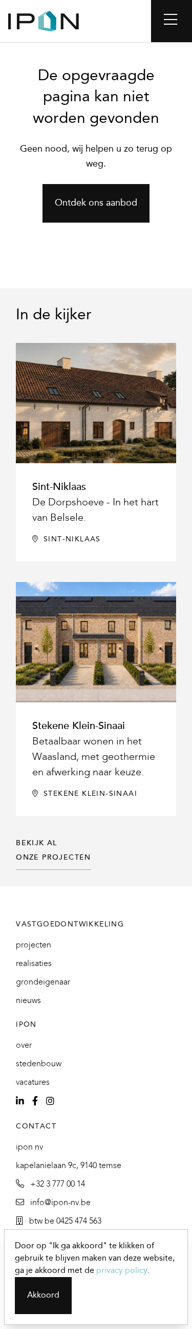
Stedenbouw (38, 1064)
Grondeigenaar (43, 982)
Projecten (33, 945)
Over (24, 1045)
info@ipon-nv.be (59, 1202)
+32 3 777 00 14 (56, 1184)
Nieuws (28, 1000)
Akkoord (43, 1295)
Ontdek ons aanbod (96, 203)
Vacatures (33, 1082)
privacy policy (121, 1270)
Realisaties (34, 963)
